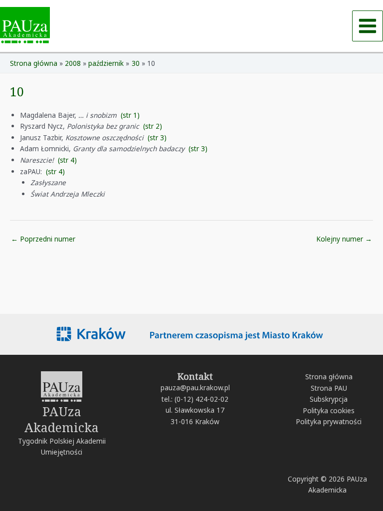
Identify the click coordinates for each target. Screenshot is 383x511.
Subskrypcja (329, 399)
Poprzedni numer (43, 239)
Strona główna (329, 376)
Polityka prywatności (329, 421)
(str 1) (130, 115)
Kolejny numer (344, 239)
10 (17, 91)
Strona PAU (329, 388)
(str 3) (157, 137)
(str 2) (152, 126)
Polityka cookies (329, 410)
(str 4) (67, 160)
